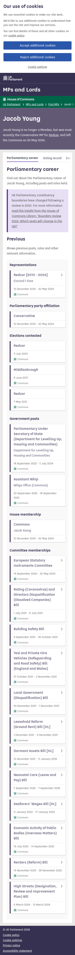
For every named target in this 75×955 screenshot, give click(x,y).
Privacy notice (11, 945)
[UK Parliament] (13, 78)
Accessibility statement (17, 951)
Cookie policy (11, 935)
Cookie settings (37, 67)
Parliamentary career (22, 158)
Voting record (52, 158)
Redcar (53, 135)
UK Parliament (11, 104)
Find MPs (53, 104)
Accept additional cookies (37, 45)
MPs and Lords (21, 89)
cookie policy (16, 35)
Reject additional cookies (37, 57)
